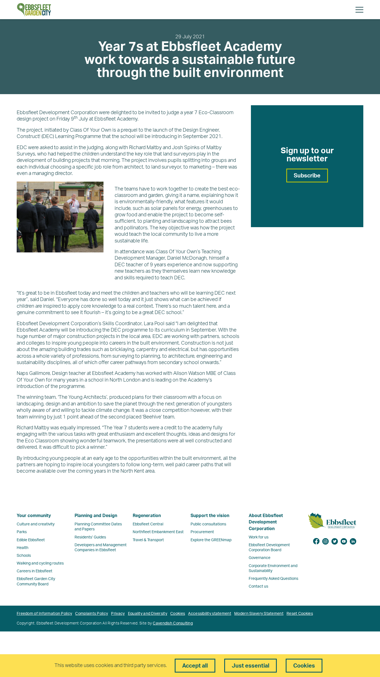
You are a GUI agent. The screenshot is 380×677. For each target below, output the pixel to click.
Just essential (250, 666)
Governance (259, 558)
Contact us (258, 586)
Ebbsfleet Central (148, 524)
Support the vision (210, 515)
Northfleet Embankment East (158, 532)
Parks (22, 532)
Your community (34, 515)
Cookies (177, 614)
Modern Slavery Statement (258, 614)
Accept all (195, 666)
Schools (24, 556)
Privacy (118, 614)
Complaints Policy (91, 614)
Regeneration (147, 515)
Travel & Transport (148, 540)
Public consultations (208, 524)
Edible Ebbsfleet (31, 540)
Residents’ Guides (90, 537)
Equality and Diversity (147, 614)
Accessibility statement (209, 614)
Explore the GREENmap (211, 540)
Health (22, 548)
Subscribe (307, 176)
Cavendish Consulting (173, 623)
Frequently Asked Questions (273, 579)
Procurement (202, 532)
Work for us (258, 537)
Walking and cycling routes (40, 563)
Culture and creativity (36, 524)
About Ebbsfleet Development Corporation (266, 522)
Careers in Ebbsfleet (34, 571)
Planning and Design (96, 515)
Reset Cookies (300, 614)
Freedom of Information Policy (44, 614)
